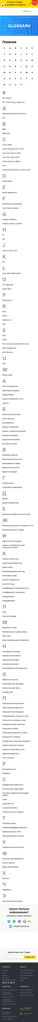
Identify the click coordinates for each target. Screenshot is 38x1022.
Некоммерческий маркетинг (14, 668)
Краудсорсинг (8, 596)
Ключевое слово (9, 576)
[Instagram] (3, 982)
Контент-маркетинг (10, 580)
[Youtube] (14, 982)
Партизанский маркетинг (13, 703)
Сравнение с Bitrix (8, 997)
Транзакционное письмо (13, 836)
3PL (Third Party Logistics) (13, 102)
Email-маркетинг (9, 192)
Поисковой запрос (10, 728)
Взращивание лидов (11, 463)
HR (3, 239)
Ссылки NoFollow (9, 808)
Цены (22, 980)
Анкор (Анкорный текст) (13, 399)
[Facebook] (9, 982)
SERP (4, 340)
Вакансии (5, 975)
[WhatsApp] (14, 921)
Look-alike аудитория (11, 273)
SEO (4, 335)
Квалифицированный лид (13, 571)
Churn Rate (7, 145)
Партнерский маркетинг (13, 708)
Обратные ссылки (10, 680)
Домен (5, 499)
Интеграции (24, 978)
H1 (3, 235)
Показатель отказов (11, 737)
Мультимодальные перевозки (15, 640)
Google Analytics (9, 219)
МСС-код (6, 636)
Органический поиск (11, 688)
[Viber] (19, 921)
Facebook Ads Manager (12, 204)
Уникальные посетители (13, 847)
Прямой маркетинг (10, 754)
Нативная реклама (10, 664)
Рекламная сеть (9, 769)
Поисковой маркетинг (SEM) (14, 733)
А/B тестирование (10, 386)
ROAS (4, 316)
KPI (3, 262)
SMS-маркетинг (9, 348)
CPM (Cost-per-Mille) (11, 161)
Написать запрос (25, 992)
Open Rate (6, 289)
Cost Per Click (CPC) (11, 157)
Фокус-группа (8, 863)
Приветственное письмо (13, 745)
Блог (3, 973)
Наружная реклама (10, 660)
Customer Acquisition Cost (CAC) (16, 170)
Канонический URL (10, 559)
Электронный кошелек (12, 901)
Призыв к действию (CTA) (13, 749)
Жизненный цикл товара (13, 530)
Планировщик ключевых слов (15, 716)
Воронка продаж (9, 472)
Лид (4, 612)
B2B (4, 129)
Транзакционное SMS (11, 832)
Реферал (6, 773)
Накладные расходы (11, 651)
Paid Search (7, 300)
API (3, 118)
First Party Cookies (10, 208)
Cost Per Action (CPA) (11, 153)
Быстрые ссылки (9, 444)
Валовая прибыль (10, 455)
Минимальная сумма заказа (14, 632)
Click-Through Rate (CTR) (13, 149)
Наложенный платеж (11, 656)
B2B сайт (6, 133)
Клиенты (5, 970)
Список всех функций (27, 970)
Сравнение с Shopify (9, 1004)
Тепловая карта (9, 823)
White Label (7, 375)
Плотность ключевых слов (14, 720)
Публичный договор (26, 995)
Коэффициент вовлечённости (15, 588)
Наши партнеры (7, 1019)
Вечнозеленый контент (12, 459)
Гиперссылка (8, 483)
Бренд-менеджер (10, 435)
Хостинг (5, 878)
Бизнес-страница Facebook (14, 431)
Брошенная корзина (11, 439)
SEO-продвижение (26, 975)
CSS (4, 166)
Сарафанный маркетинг (12, 785)
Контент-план (8, 584)
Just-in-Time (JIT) (9, 251)
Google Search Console (12, 224)
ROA (4, 312)
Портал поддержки (26, 990)
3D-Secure (6, 98)
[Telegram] (8, 921)
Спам (4, 799)
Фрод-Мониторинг (10, 867)
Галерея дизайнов (26, 973)
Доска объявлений (10, 503)
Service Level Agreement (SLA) (15, 344)
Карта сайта (7, 567)
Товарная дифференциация (14, 827)
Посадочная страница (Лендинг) (16, 741)
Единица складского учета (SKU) (16, 514)
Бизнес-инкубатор (10, 427)
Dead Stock (7, 181)
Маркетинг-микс (9, 627)
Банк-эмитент (8, 419)
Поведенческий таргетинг (13, 724)
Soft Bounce (7, 352)
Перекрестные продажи (13, 712)
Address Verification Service (14, 114)
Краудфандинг (8, 601)
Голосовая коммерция (12, 487)
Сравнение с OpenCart (9, 990)
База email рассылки (11, 414)
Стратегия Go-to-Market (12, 812)
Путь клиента (8, 758)
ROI (3, 324)
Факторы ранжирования (12, 859)
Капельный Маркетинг (12, 563)
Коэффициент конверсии (13, 592)
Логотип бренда (9, 616)
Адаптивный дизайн (11, 390)
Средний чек (7, 804)
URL (4, 363)
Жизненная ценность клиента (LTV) (17, 525)
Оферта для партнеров (10, 1016)
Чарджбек (6, 890)
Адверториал (8, 395)
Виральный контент (11, 467)
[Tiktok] (11, 982)
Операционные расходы (12, 684)
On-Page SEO (8, 285)
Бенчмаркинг (8, 423)
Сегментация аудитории (13, 789)
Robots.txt (6, 320)
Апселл (5, 403)
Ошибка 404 (7, 692)
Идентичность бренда (12, 541)
